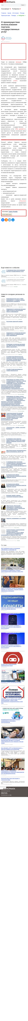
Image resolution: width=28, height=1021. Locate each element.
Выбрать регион (4, 793)
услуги (15, 80)
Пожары (13, 15)
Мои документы (20, 129)
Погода (22, 13)
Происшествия (5, 15)
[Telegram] (9, 219)
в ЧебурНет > (21, 15)
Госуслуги (23, 201)
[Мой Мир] (13, 219)
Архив (9, 13)
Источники (15, 13)
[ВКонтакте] (2, 219)
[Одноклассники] (6, 219)
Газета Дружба (13, 211)
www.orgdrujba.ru (6, 41)
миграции (18, 62)
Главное (3, 13)
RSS (10, 795)
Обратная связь (4, 792)
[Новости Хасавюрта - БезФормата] (8, 1)
